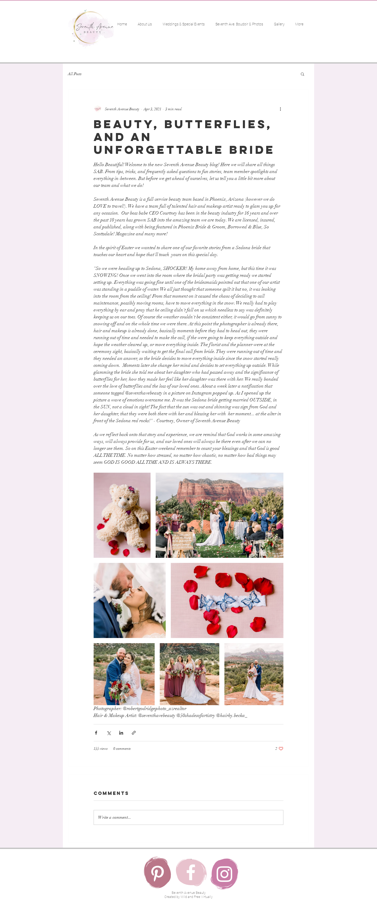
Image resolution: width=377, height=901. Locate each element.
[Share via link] (133, 732)
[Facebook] (190, 872)
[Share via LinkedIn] (121, 732)
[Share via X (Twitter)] (108, 732)
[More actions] (280, 109)
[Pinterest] (157, 873)
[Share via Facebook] (96, 732)
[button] (302, 74)
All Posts (75, 74)
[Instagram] (224, 874)
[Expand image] (122, 515)
